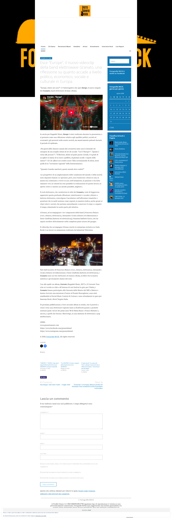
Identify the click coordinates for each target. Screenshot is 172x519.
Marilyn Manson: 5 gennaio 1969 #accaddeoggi (121, 167)
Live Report (120, 46)
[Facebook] (130, 51)
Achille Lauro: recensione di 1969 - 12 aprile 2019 (121, 185)
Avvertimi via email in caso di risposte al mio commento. (61, 472)
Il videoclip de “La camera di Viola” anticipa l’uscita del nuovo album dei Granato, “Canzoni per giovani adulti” (90, 365)
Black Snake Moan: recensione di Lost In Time (121, 143)
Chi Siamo (51, 46)
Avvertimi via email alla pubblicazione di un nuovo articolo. (63, 478)
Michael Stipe (119, 177)
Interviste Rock (107, 46)
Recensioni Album (64, 46)
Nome (42, 433)
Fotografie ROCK (52, 336)
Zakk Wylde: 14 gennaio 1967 (120, 197)
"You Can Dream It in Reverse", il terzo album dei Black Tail (121, 155)
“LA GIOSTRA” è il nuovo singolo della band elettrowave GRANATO (70, 364)
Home (43, 46)
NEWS (43, 51)
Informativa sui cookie (40, 515)
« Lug (111, 127)
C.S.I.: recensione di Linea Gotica (121, 161)
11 (114, 109)
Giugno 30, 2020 (46, 58)
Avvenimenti (94, 46)
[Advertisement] (86, 33)
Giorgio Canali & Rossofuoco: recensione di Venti (121, 191)
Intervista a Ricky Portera (120, 173)
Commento (44, 412)
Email (42, 443)
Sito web (43, 453)
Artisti (85, 46)
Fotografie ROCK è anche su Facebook (117, 72)
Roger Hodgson (120, 149)
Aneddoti (76, 46)
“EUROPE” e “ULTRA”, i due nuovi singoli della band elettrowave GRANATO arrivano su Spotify (49, 364)
